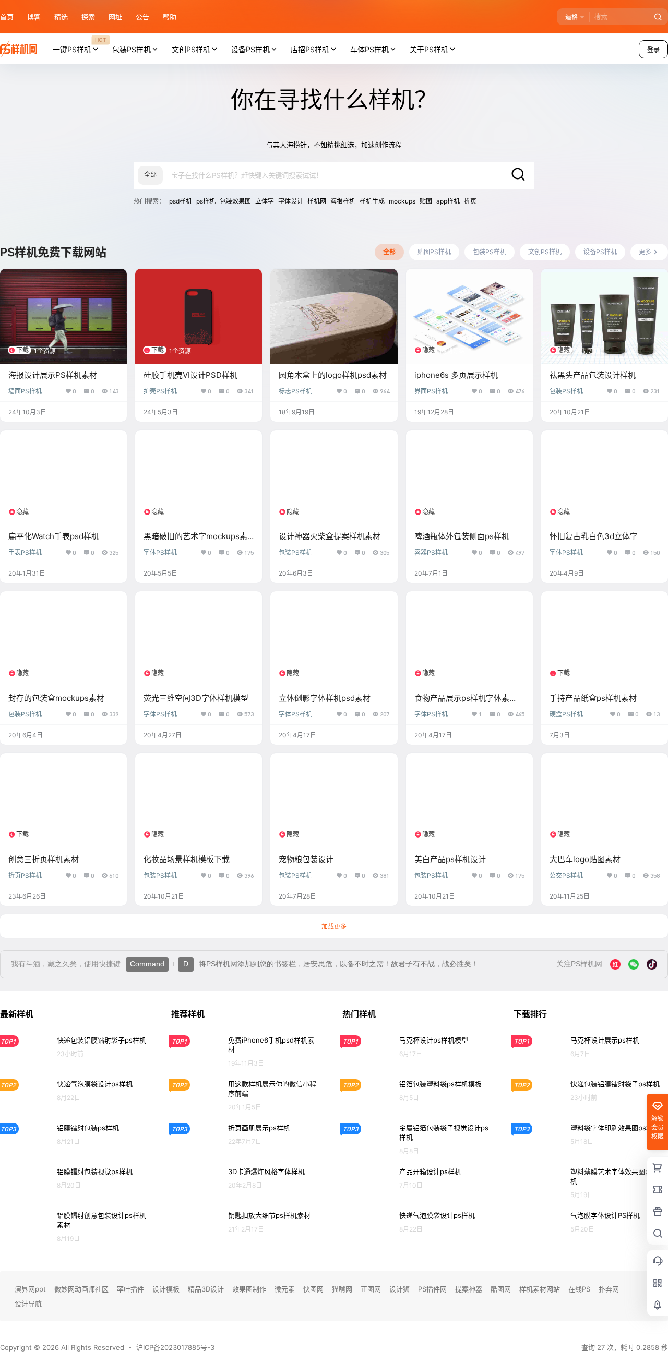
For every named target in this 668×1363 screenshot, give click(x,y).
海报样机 (342, 201)
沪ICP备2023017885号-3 (175, 1347)
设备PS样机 (250, 49)
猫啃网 (342, 1289)
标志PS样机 (295, 391)
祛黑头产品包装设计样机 (593, 375)
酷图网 (501, 1289)
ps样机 (206, 201)
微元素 (285, 1289)
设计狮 (399, 1289)
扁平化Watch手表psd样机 (53, 536)
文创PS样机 (191, 49)
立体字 (264, 201)
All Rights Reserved (91, 1347)
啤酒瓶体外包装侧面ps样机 (461, 536)
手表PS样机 (25, 552)
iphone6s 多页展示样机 (456, 375)
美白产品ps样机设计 (450, 859)
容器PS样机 (431, 552)
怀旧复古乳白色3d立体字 (594, 536)
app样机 (448, 201)
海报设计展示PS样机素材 (52, 375)
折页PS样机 (25, 875)
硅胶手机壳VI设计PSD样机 (190, 375)
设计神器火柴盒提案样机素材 (329, 536)
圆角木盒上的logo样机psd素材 (333, 375)
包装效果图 (235, 201)
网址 (115, 17)
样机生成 (372, 201)
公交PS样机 (566, 875)
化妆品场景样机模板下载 (187, 859)
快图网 (313, 1289)
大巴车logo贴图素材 (585, 859)
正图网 (371, 1289)
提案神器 (468, 1289)
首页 (7, 17)
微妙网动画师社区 (81, 1289)
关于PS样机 (429, 49)
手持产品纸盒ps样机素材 (593, 698)
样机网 (316, 201)
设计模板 (166, 1289)
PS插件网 (432, 1289)
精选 (61, 17)
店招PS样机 (310, 49)
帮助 (169, 17)
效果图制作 (249, 1289)
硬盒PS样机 (566, 714)
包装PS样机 (131, 49)
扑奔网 (609, 1289)
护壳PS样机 (160, 391)
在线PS (579, 1289)
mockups (402, 201)
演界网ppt (30, 1289)
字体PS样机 (160, 552)
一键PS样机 (79, 45)
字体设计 (290, 201)
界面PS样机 (431, 391)
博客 (34, 17)
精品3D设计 (206, 1289)
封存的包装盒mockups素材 (56, 698)
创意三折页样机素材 (43, 859)
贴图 (426, 201)
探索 (88, 17)
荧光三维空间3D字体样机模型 (196, 698)
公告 (142, 17)
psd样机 (180, 201)
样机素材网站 (539, 1289)
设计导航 (28, 1303)
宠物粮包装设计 (306, 859)
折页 (470, 201)
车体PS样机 (369, 49)
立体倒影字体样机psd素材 (325, 698)
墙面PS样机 (25, 391)
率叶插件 (130, 1289)
